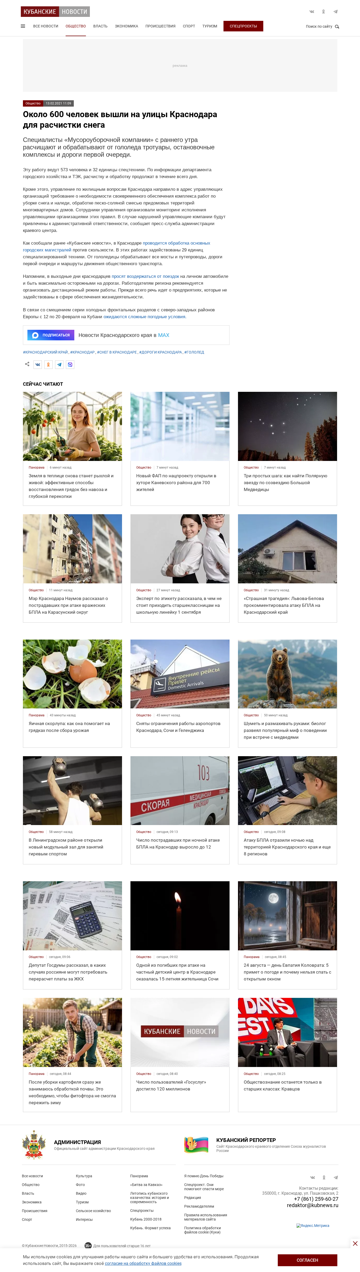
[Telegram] (59, 364)
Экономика (126, 26)
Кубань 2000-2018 (146, 1219)
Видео (81, 1193)
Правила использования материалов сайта (205, 1217)
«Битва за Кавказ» (146, 1185)
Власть (100, 26)
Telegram (335, 12)
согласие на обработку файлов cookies (143, 1263)
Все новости (45, 26)
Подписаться (56, 335)
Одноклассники (324, 12)
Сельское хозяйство (93, 1211)
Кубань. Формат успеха (150, 1228)
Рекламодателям (199, 1206)
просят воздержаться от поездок (145, 276)
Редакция (192, 1197)
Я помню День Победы (203, 1176)
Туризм (209, 26)
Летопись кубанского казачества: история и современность (149, 1197)
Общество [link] (143, 467)
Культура (84, 1176)
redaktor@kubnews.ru (312, 1205)
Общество (76, 26)
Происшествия (160, 26)
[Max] (70, 364)
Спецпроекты (243, 26)
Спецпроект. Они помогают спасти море (204, 1187)
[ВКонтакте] (37, 364)
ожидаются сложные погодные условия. (145, 316)
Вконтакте (312, 12)
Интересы (84, 1219)
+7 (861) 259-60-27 (316, 1199)
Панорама (139, 1176)
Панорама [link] (37, 467)
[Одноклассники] (48, 364)
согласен (307, 1260)
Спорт (189, 26)
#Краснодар (82, 352)
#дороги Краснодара (160, 352)
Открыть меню (23, 27)
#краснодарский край (45, 352)
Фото (80, 1185)
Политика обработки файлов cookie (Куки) (202, 1230)
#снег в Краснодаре (117, 352)
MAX (163, 335)
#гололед (194, 352)
